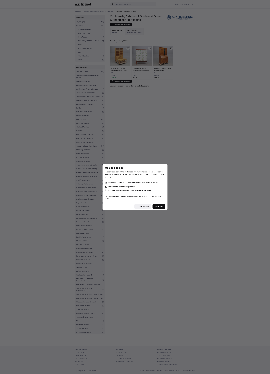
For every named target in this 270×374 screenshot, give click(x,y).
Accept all (159, 206)
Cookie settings (143, 206)
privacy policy (129, 196)
